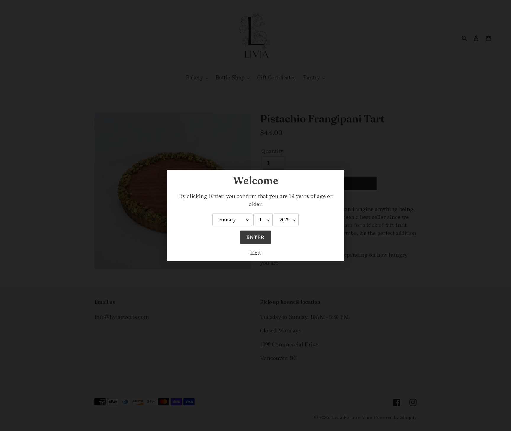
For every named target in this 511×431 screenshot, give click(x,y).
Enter (255, 237)
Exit (255, 252)
